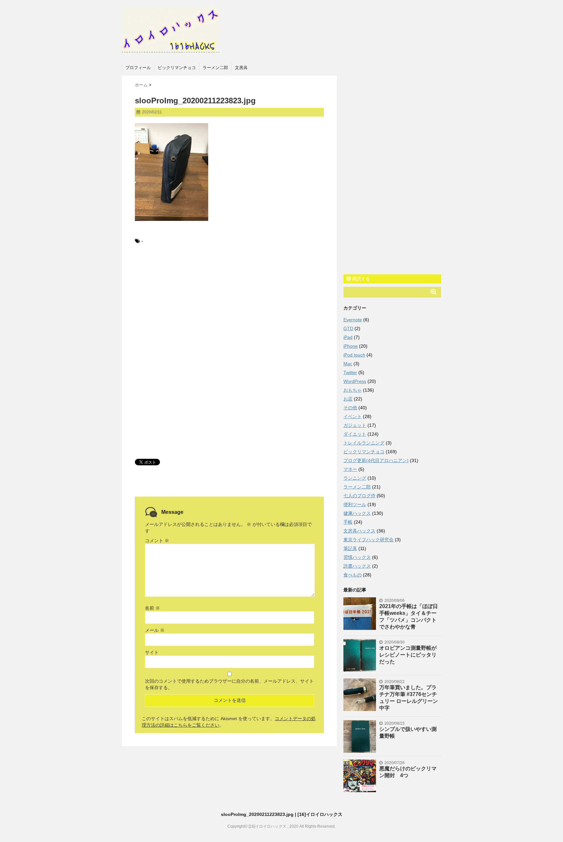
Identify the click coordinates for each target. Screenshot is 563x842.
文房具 (241, 67)
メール (155, 630)
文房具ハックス (359, 530)
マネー (350, 469)
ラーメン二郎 (215, 67)
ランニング (354, 478)
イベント (352, 416)
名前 (152, 608)
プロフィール (138, 67)
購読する (360, 278)
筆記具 (350, 548)
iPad (348, 337)
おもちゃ (352, 390)
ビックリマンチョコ (177, 67)
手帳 (348, 522)
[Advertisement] (229, 304)
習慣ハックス (357, 557)
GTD (348, 328)
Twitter (350, 372)
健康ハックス (357, 513)
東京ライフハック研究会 (368, 539)
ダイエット (354, 434)
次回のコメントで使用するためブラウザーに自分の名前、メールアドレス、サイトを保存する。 (229, 684)
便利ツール (354, 504)
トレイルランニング (363, 442)
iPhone (350, 346)
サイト (152, 652)
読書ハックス (357, 566)
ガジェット (354, 425)
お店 (348, 398)
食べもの (352, 574)
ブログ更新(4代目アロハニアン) (376, 460)
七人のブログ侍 (359, 495)
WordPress (354, 381)
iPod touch (354, 354)
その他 (350, 407)
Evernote (352, 319)
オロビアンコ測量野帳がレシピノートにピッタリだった (408, 654)
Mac (347, 363)
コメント (157, 540)
